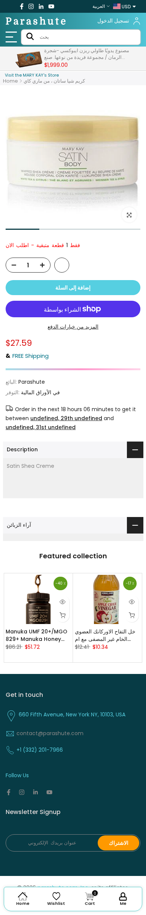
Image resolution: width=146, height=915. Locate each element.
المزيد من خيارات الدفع (73, 326)
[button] (22, 229)
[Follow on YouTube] (51, 6)
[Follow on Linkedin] (41, 6)
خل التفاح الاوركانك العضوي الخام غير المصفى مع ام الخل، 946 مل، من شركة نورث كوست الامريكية (105, 635)
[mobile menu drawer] (12, 37)
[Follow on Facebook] (22, 6)
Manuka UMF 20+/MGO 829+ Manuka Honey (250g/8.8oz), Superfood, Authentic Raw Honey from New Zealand (36, 635)
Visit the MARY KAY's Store (32, 75)
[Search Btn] (30, 37)
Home (10, 80)
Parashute (37, 21)
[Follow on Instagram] (31, 6)
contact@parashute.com (49, 733)
